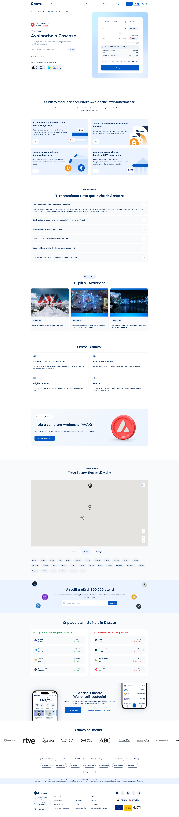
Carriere (77, 804)
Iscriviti (112, 603)
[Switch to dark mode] (143, 3)
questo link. (140, 782)
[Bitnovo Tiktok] (133, 793)
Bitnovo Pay (58, 797)
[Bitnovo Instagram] (117, 793)
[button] (147, 3)
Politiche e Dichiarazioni (62, 808)
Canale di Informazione (99, 808)
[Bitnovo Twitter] (122, 793)
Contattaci (94, 804)
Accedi (129, 4)
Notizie (93, 800)
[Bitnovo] (36, 3)
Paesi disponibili (80, 808)
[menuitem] (53, 4)
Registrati (120, 4)
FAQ (92, 797)
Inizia (72, 50)
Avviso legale (58, 804)
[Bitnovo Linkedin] (128, 793)
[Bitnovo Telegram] (139, 793)
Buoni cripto (58, 800)
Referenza (78, 797)
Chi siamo (78, 800)
